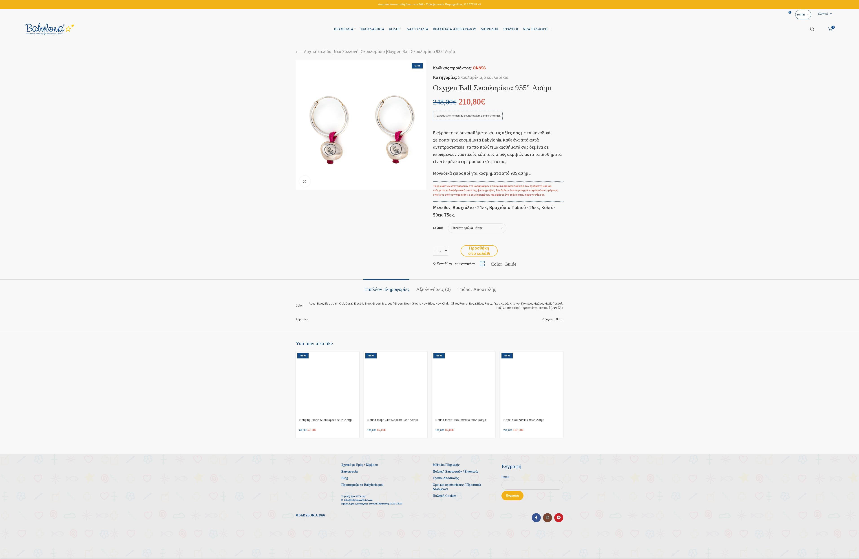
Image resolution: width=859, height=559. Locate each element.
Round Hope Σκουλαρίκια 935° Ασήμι (392, 420)
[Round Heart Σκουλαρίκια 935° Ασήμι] (463, 383)
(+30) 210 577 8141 (355, 496)
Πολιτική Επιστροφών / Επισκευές (455, 471)
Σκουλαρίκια (373, 52)
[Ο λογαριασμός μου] (821, 28)
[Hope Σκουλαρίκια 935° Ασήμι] (531, 383)
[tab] (386, 287)
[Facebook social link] (536, 517)
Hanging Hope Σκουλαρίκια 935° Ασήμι (325, 420)
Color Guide (504, 263)
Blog (344, 478)
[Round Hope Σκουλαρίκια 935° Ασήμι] (395, 383)
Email (505, 477)
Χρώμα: (438, 228)
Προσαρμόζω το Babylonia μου (362, 484)
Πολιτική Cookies (444, 495)
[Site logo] (49, 29)
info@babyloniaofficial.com (358, 500)
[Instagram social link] (547, 517)
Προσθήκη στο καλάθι (479, 250)
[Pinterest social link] (558, 517)
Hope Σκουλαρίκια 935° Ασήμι (523, 420)
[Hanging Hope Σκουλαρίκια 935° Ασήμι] (327, 383)
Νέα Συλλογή (346, 52)
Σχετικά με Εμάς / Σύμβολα (359, 464)
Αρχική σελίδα (317, 52)
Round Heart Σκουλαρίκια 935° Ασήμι (460, 420)
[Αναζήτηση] (812, 28)
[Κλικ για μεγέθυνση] (304, 181)
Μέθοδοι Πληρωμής (446, 464)
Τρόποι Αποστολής (446, 478)
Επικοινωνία (349, 471)
